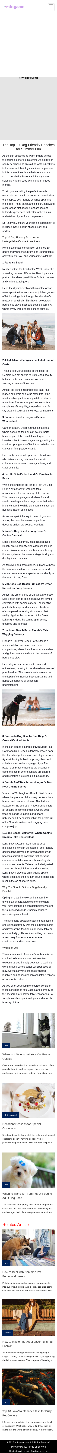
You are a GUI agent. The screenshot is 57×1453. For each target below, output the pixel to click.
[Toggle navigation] (51, 7)
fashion (8, 1332)
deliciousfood (11, 1115)
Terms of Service (36, 1446)
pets (6, 1045)
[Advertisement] (28, 44)
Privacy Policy (19, 1446)
